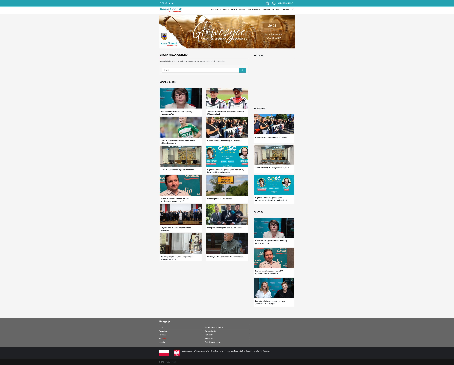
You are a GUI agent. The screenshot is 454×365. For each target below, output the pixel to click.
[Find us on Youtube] (169, 3)
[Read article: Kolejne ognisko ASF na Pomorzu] (227, 187)
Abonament (209, 338)
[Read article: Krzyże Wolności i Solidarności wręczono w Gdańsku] (181, 216)
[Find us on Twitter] (163, 3)
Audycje (234, 9)
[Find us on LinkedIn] (172, 3)
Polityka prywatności (212, 342)
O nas (161, 327)
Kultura (242, 9)
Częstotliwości (210, 331)
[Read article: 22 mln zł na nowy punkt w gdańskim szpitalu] (181, 158)
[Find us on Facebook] (160, 3)
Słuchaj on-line (285, 3)
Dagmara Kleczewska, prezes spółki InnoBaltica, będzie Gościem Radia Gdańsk (225, 171)
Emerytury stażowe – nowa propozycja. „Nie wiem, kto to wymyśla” (270, 302)
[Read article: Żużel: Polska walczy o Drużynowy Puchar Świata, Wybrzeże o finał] (227, 99)
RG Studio (276, 9)
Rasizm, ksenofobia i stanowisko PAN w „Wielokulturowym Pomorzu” (175, 200)
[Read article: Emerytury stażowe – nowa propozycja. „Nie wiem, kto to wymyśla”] (274, 289)
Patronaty (209, 335)
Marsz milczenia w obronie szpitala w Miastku (224, 140)
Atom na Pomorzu (254, 9)
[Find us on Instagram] (166, 3)
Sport (225, 9)
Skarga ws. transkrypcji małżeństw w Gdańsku (224, 228)
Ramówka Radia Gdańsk (214, 327)
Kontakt (162, 342)
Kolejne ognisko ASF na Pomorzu (219, 199)
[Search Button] (293, 9)
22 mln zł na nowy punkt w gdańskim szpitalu (177, 170)
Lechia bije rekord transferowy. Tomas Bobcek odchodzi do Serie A (178, 141)
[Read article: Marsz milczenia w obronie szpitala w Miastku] (227, 129)
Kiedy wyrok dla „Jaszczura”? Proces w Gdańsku (225, 257)
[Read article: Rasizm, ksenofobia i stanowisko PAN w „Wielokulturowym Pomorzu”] (181, 187)
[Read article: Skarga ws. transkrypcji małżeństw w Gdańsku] (227, 216)
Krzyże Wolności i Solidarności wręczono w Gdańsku (176, 229)
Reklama (286, 9)
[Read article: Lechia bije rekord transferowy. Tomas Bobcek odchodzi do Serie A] (181, 129)
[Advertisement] (273, 81)
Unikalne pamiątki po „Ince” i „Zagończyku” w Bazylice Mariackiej (177, 258)
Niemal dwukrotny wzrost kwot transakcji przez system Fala (176, 112)
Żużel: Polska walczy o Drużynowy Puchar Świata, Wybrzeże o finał (225, 112)
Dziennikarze (164, 331)
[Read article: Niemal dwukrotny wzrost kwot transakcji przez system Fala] (181, 99)
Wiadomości (215, 9)
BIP (160, 338)
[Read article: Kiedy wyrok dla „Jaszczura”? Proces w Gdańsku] (227, 245)
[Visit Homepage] (171, 9)
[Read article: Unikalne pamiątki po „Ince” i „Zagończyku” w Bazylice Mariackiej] (181, 245)
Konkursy (266, 9)
